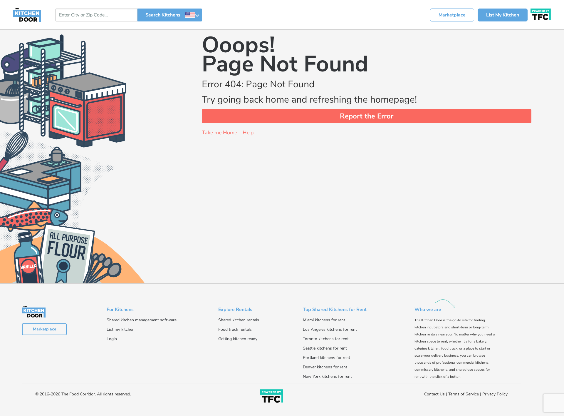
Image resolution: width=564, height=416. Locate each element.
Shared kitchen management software (142, 320)
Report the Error (366, 116)
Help (248, 132)
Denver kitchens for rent (325, 367)
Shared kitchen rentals (238, 320)
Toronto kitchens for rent (326, 339)
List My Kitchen (502, 15)
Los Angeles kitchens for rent (330, 329)
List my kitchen (121, 329)
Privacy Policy (495, 394)
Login (112, 339)
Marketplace (452, 15)
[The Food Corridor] (271, 397)
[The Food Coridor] (541, 13)
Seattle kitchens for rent (325, 348)
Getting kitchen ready (237, 339)
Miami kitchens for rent (324, 320)
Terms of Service (463, 394)
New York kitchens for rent (327, 376)
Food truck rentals (235, 329)
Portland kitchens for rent (326, 357)
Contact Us (434, 394)
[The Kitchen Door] (27, 14)
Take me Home (219, 132)
